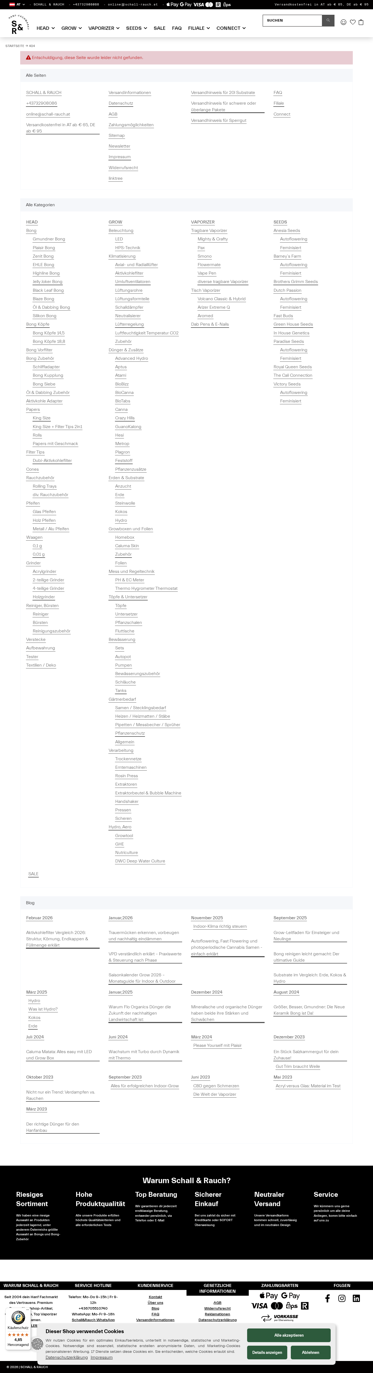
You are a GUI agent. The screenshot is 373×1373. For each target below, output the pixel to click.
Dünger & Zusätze (126, 349)
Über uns (155, 1303)
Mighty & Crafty (213, 239)
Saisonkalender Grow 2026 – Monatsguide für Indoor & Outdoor (142, 978)
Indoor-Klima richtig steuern (220, 926)
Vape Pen (207, 273)
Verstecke (36, 639)
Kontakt (155, 1297)
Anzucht (123, 486)
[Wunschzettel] (352, 22)
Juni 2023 (200, 1077)
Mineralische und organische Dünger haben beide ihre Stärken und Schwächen (226, 1013)
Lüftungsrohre (129, 290)
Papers (33, 409)
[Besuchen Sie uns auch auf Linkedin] (356, 1300)
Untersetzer (126, 614)
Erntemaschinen (131, 767)
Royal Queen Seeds (293, 366)
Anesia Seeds (287, 230)
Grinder (33, 563)
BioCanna (124, 392)
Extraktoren (126, 784)
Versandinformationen (130, 92)
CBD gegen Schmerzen (216, 1085)
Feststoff (123, 460)
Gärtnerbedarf (122, 699)
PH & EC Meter (129, 580)
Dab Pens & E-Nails (210, 324)
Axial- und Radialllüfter (136, 264)
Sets (119, 648)
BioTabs (122, 401)
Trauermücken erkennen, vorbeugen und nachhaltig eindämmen (144, 935)
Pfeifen (33, 503)
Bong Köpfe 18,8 (49, 341)
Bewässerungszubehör (137, 673)
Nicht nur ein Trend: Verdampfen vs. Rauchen (60, 1095)
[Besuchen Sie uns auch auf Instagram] (342, 1300)
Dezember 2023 (289, 1037)
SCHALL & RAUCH (49, 4)
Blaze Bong (43, 298)
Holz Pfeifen (44, 520)
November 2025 (207, 917)
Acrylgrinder (44, 571)
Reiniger (41, 614)
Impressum (120, 156)
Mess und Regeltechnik (132, 571)
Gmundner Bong (49, 239)
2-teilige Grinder (48, 580)
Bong (31, 230)
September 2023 (125, 1077)
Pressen (123, 810)
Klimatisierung (122, 256)
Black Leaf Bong (48, 290)
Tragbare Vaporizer (209, 230)
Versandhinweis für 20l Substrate (223, 92)
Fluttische (124, 631)
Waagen (34, 537)
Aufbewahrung (40, 648)
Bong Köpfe (37, 324)
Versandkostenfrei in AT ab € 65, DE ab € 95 (322, 4)
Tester (32, 656)
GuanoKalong (128, 426)
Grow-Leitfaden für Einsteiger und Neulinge (306, 935)
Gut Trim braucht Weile (298, 1066)
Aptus (121, 366)
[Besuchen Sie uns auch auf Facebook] (327, 1300)
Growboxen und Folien (131, 528)
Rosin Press (126, 775)
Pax (201, 247)
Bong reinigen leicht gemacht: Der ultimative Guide (306, 957)
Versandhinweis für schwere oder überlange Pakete (223, 106)
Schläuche (125, 682)
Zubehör (123, 341)
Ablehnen (310, 1352)
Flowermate (209, 264)
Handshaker (126, 801)
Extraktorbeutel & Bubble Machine (148, 793)
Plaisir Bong (44, 247)
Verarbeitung (121, 750)
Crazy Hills (125, 418)
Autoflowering (293, 239)
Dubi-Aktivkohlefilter (52, 460)
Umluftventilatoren (132, 281)
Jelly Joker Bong (48, 281)
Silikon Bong (45, 315)
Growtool (124, 835)
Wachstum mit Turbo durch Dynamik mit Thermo (144, 1054)
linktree (116, 178)
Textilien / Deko (41, 665)
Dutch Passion (287, 290)
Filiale (279, 103)
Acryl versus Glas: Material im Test (308, 1085)
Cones (32, 469)
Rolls (37, 435)
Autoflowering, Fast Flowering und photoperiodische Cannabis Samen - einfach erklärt (226, 947)
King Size (42, 418)
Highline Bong (46, 273)
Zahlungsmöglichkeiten (131, 124)
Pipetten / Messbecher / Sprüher (147, 724)
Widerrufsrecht (123, 167)
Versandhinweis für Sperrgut (218, 120)
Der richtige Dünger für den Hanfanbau (52, 1127)
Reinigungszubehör (51, 631)
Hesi (119, 435)
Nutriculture (126, 852)
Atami (120, 375)
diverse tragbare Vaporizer (223, 281)
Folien (121, 563)
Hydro (121, 520)
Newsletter (119, 146)
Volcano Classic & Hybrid (222, 298)
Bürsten (40, 622)
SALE (33, 873)
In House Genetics (291, 333)
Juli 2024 (35, 1037)
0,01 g (39, 554)
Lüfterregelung (129, 324)
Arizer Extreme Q (214, 307)
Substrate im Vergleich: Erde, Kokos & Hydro (310, 978)
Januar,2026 (121, 917)
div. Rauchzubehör (50, 494)
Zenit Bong (43, 256)
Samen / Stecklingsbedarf (140, 707)
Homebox (124, 537)
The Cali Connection (293, 375)
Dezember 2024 (207, 992)
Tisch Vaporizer (205, 290)
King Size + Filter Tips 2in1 (57, 426)
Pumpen (123, 665)
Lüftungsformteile (132, 298)
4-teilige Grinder (48, 588)
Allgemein (124, 741)
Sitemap (117, 135)
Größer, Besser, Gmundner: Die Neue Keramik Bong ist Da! (309, 1010)
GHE (119, 844)
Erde (119, 494)
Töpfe (120, 605)
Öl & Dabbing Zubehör (48, 392)
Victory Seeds (287, 384)
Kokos (121, 511)
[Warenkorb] (361, 22)
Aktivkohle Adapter (44, 401)
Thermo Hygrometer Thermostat (146, 588)
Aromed (205, 315)
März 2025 (36, 992)
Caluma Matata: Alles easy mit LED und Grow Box (59, 1054)
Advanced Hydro (131, 358)
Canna (121, 409)
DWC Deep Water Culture (140, 861)
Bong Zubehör (40, 358)
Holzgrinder (44, 596)
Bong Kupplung (48, 375)
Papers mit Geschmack (55, 443)
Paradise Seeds (289, 341)
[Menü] (27, 1311)
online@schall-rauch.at (133, 4)
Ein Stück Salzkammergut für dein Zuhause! (306, 1054)
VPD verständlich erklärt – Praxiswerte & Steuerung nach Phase (145, 957)
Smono (205, 256)
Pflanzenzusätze (130, 469)
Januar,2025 (120, 992)
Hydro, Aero (120, 826)
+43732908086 (86, 4)
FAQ (177, 28)
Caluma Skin (127, 545)
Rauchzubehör (40, 477)
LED (119, 239)
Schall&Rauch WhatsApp (93, 1320)
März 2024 (201, 1037)
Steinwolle (125, 503)
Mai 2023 (283, 1077)
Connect (282, 114)
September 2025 (290, 917)
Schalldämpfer (129, 307)
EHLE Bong (43, 264)
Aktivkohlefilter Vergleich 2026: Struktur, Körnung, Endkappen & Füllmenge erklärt (57, 939)
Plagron (122, 452)
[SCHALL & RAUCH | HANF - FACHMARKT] (18, 24)
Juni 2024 (118, 1037)
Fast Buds (283, 315)
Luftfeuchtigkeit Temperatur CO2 (147, 333)
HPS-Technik (127, 247)
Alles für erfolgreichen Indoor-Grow (145, 1085)
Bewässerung (122, 639)
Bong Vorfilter (39, 349)
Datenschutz (121, 103)
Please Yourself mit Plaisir (217, 1045)
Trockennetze (128, 758)
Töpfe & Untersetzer (128, 596)
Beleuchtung (121, 230)
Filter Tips (35, 452)
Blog (155, 1308)
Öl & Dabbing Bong (51, 307)
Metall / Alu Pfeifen (51, 528)
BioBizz (122, 384)
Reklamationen (217, 1314)
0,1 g (37, 545)
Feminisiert (290, 247)
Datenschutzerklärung (218, 1320)
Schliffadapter (46, 366)
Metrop (122, 443)
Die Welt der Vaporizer (214, 1094)
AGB (113, 114)
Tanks (120, 690)
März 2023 (36, 1109)
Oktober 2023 (39, 1077)
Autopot (123, 656)
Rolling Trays (45, 486)
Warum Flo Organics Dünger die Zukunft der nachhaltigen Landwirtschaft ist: (140, 1013)
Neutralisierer (128, 315)
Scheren (123, 818)
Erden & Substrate (126, 477)
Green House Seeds (293, 324)
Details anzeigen (267, 1352)
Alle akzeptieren (289, 1335)
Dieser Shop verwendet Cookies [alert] (85, 1331)
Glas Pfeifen (44, 511)
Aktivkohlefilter (129, 273)
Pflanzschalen (128, 622)
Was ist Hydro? (43, 1009)
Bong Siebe (44, 384)
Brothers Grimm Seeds (296, 281)
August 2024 (286, 992)
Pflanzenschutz (130, 733)
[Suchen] (328, 20)
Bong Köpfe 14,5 (48, 333)
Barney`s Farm (287, 256)
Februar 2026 (39, 917)
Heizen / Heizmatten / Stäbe (142, 716)
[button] (16, 4)
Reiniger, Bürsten (42, 605)
